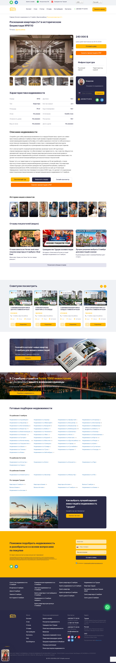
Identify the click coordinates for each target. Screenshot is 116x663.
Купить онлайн (30, 1)
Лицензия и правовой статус (52, 635)
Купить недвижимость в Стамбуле (70, 586)
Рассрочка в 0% (44, 1)
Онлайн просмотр (62, 179)
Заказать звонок (99, 9)
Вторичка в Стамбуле (16, 588)
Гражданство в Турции (50, 625)
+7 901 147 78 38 (73, 623)
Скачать (28, 358)
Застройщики (58, 9)
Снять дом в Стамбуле (91, 598)
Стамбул (33, 17)
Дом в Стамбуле (15, 591)
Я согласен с (90, 563)
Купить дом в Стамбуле (66, 596)
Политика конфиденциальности (53, 628)
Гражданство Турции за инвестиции (58, 250)
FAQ (27, 638)
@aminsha (98, 640)
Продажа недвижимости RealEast (53, 641)
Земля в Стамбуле (15, 594)
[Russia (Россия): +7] (80, 93)
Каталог (28, 9)
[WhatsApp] (107, 607)
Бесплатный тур (20, 179)
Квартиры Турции (89, 586)
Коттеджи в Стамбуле (17, 598)
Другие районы (41, 17)
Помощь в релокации (49, 645)
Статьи (42, 9)
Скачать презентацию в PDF (41, 185)
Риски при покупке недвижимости (53, 648)
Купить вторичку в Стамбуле (68, 592)
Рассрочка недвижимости (51, 622)
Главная (12, 17)
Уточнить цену (91, 46)
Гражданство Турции (60, 1)
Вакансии (46, 632)
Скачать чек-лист (74, 515)
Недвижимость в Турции (92, 582)
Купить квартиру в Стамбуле (68, 582)
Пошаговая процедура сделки (52, 638)
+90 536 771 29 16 (81, 9)
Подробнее (23, 324)
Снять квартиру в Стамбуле (93, 594)
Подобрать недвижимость (25, 393)
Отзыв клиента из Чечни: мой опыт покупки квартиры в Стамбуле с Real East (25, 251)
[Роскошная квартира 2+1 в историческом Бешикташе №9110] (21, 81)
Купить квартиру (64, 589)
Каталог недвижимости (22, 17)
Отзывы (49, 9)
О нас (35, 9)
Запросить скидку (41, 179)
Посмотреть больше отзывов (56, 265)
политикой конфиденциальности (93, 563)
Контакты (68, 9)
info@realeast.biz (73, 631)
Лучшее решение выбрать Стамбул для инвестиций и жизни (91, 250)
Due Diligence (30, 641)
